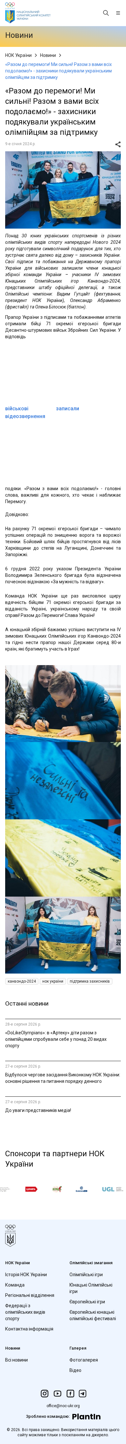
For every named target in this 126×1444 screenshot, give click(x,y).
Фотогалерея (83, 1360)
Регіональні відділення (29, 1295)
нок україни (52, 981)
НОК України (18, 55)
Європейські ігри (87, 1301)
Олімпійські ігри (86, 1274)
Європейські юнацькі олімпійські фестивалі (92, 1315)
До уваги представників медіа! (38, 1110)
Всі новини (16, 1360)
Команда (15, 1285)
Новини (48, 55)
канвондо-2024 (22, 981)
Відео (75, 1370)
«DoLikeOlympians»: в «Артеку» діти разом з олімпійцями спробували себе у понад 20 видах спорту (56, 1039)
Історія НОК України (26, 1274)
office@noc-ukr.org (63, 1406)
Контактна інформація (29, 1328)
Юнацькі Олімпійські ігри (90, 1288)
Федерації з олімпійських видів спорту (25, 1312)
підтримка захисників (90, 981)
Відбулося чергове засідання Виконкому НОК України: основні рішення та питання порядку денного (62, 1078)
